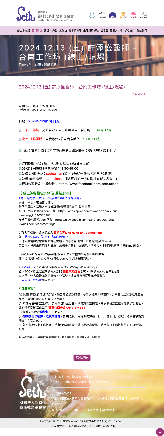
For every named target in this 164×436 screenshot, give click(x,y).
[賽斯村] (102, 15)
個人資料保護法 (77, 426)
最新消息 (50, 65)
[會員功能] (92, 15)
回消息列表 (82, 357)
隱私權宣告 (58, 426)
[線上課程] (144, 15)
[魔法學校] (113, 15)
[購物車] (133, 15)
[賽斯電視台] (123, 15)
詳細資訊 (54, 337)
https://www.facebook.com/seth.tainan (88, 184)
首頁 (38, 65)
